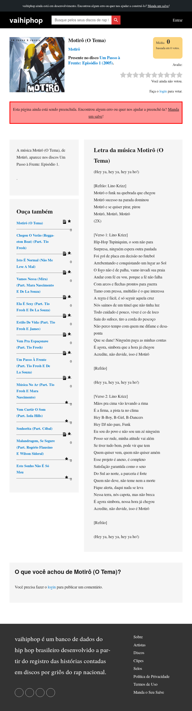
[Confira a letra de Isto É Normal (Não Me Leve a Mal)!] (64, 273)
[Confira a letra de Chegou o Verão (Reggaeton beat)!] (64, 254)
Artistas (140, 644)
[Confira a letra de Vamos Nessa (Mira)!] (64, 298)
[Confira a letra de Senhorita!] (64, 435)
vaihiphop (26, 20)
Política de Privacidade (152, 676)
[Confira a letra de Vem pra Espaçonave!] (64, 354)
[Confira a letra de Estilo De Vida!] (64, 335)
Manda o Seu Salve (149, 692)
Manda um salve (158, 6)
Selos (138, 668)
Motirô (74, 49)
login (163, 91)
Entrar (177, 20)
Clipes (139, 660)
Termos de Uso (146, 684)
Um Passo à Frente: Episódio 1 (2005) (94, 60)
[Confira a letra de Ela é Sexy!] (64, 316)
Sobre (138, 636)
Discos (139, 652)
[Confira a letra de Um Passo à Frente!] (64, 378)
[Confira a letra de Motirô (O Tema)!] (64, 222)
